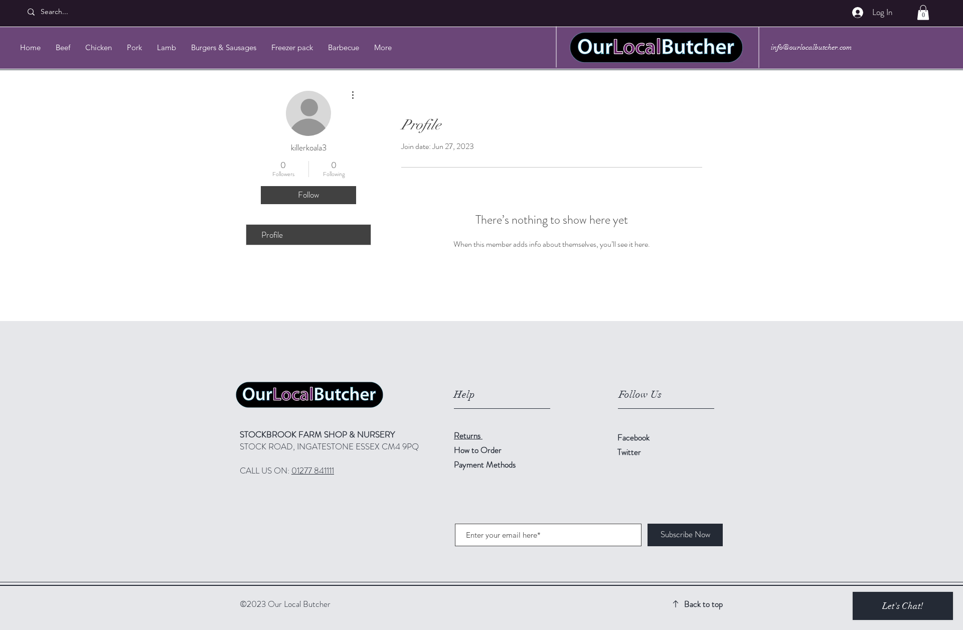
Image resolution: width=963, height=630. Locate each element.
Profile (272, 235)
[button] (923, 12)
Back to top (703, 604)
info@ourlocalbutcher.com (811, 47)
